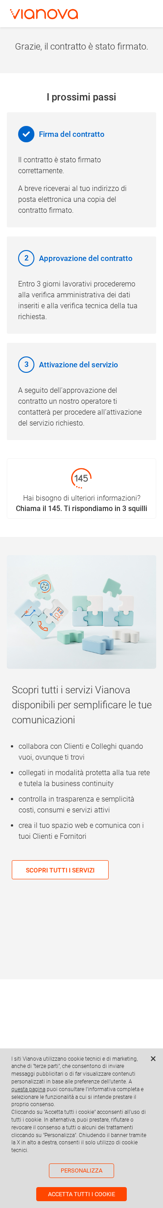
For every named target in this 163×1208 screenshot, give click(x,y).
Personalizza (81, 1170)
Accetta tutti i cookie (81, 1194)
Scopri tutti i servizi (60, 870)
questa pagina (28, 1089)
